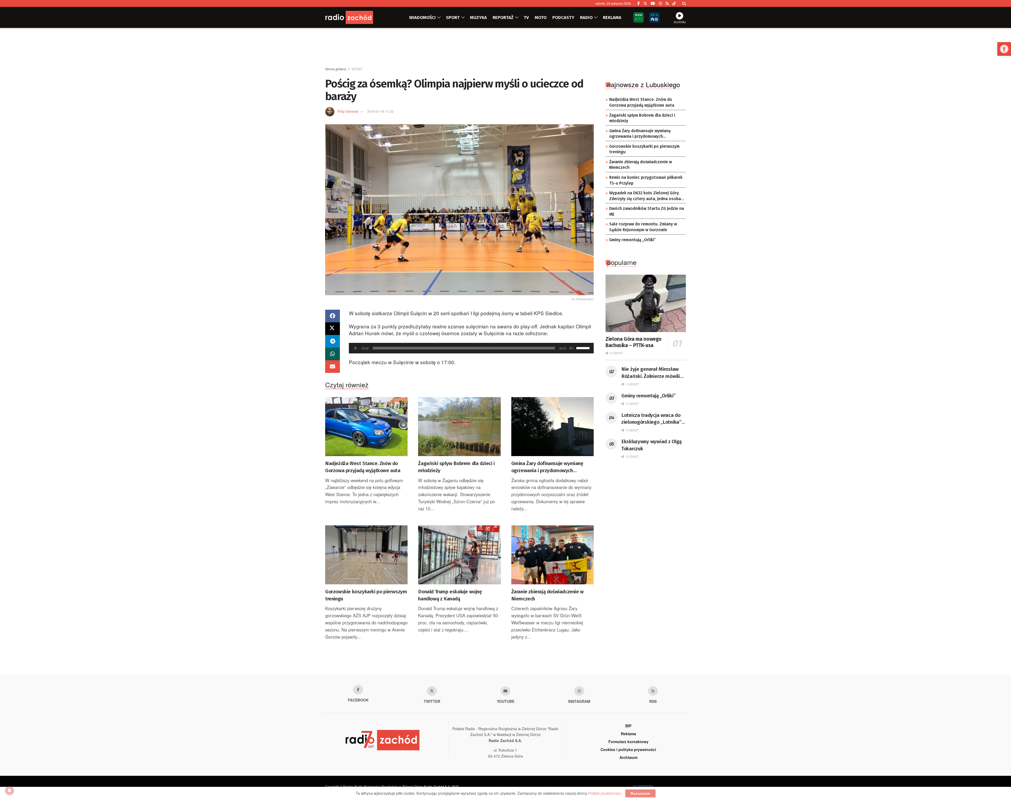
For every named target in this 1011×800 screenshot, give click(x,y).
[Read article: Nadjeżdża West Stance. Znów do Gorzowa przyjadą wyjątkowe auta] (366, 426)
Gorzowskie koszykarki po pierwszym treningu (366, 595)
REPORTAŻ (503, 17)
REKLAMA (612, 17)
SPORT (453, 17)
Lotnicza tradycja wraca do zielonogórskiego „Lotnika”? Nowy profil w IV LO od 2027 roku (652, 419)
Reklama (628, 733)
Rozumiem (640, 793)
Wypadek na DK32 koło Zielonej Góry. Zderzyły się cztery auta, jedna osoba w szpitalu (645, 196)
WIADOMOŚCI (422, 17)
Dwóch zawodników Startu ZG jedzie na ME (646, 211)
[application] (471, 348)
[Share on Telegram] (332, 341)
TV (526, 17)
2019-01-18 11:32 (380, 111)
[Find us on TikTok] (674, 3)
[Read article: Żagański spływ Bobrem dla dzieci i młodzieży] (459, 426)
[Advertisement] (505, 48)
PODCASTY (563, 17)
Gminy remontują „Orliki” (632, 240)
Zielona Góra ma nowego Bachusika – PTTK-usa (634, 342)
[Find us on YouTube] (653, 3)
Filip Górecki (348, 111)
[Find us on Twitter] (645, 3)
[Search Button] (684, 3)
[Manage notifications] (9, 790)
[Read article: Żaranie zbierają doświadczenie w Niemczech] (552, 554)
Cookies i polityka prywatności (628, 749)
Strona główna (335, 69)
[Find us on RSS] (667, 3)
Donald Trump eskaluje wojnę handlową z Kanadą (450, 595)
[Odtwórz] (355, 348)
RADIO (586, 17)
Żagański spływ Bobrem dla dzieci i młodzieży (456, 466)
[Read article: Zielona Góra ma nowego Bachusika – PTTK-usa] (646, 303)
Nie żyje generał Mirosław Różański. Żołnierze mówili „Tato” (650, 373)
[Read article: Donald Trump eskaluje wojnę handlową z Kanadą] (459, 554)
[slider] (583, 347)
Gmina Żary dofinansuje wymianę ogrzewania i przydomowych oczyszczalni (547, 467)
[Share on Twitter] (332, 328)
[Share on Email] (332, 366)
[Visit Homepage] (356, 17)
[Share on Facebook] (332, 316)
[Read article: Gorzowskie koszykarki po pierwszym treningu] (366, 554)
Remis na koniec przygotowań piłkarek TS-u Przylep (645, 180)
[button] (1004, 49)
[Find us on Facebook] (638, 3)
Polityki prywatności (604, 793)
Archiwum (628, 757)
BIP (628, 725)
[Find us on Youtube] (505, 691)
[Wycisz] (571, 348)
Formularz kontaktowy (628, 741)
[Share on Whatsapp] (332, 354)
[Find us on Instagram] (660, 3)
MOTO (541, 17)
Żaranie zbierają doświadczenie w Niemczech (547, 595)
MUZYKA (478, 17)
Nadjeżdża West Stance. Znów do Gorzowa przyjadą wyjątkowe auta (362, 466)
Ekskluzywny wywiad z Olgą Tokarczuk (651, 445)
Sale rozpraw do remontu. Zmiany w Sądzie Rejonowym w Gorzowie (643, 227)
